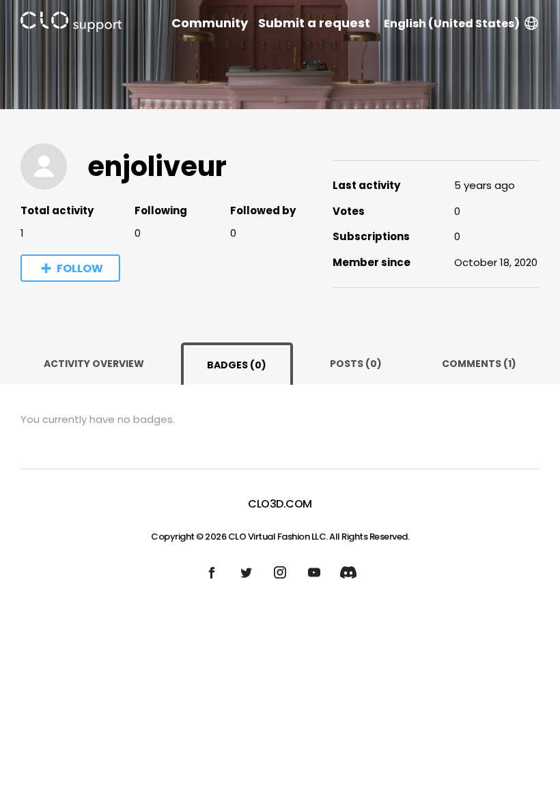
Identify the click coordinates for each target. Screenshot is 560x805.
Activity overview (94, 363)
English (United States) (452, 23)
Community (209, 23)
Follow (80, 268)
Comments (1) (479, 363)
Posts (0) (356, 363)
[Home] (71, 24)
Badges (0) (236, 365)
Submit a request (314, 23)
